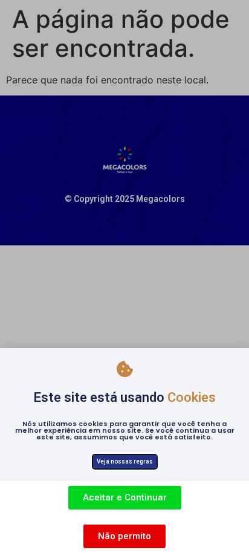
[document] (124, 276)
